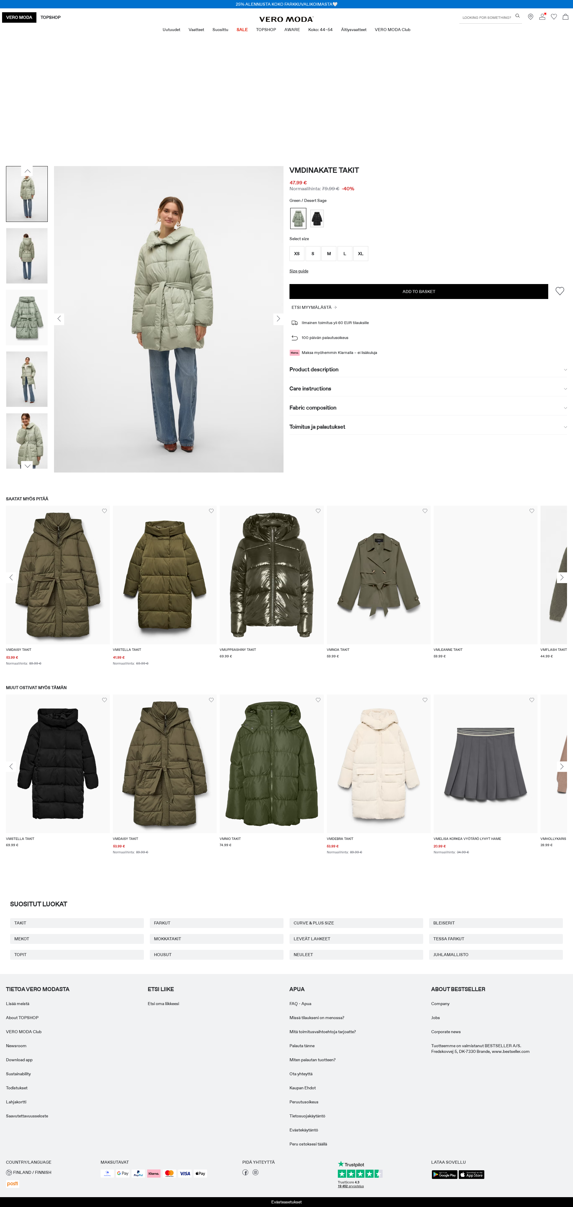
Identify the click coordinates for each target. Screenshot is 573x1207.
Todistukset (16, 1087)
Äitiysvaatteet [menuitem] (353, 29)
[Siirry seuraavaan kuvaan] (27, 466)
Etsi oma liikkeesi (163, 1003)
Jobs (435, 1017)
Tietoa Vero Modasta (38, 989)
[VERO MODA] (286, 20)
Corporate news (446, 1031)
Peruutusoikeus (303, 1101)
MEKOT (21, 938)
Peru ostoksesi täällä (308, 1144)
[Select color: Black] (317, 218)
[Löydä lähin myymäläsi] (531, 18)
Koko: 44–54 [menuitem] (320, 29)
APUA (297, 989)
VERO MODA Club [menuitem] (392, 29)
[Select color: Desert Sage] (298, 218)
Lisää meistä (17, 1003)
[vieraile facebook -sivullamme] (245, 1173)
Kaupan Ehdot (302, 1087)
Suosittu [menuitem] (220, 29)
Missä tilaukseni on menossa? (316, 1017)
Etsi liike (161, 989)
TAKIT (20, 923)
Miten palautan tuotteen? (312, 1059)
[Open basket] (566, 17)
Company (440, 1003)
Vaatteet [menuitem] (196, 29)
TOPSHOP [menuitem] (266, 29)
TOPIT (20, 954)
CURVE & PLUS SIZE (314, 923)
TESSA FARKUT (448, 938)
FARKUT (162, 923)
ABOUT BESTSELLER (458, 989)
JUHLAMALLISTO (451, 954)
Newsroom (16, 1045)
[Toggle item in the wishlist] (559, 291)
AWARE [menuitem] (292, 29)
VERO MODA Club (23, 1031)
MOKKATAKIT (167, 938)
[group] (58, 590)
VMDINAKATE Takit (324, 170)
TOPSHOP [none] (51, 17)
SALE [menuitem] (242, 29)
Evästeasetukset (286, 1202)
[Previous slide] (11, 578)
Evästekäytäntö (303, 1130)
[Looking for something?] (517, 15)
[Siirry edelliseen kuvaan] (27, 171)
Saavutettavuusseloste (27, 1116)
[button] (296, 253)
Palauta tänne (302, 1045)
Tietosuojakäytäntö (307, 1116)
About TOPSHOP (22, 1017)
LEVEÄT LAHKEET (312, 938)
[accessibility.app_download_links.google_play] (444, 1178)
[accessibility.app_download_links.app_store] (471, 1178)
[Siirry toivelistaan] (554, 18)
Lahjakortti (16, 1101)
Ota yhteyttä (300, 1073)
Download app (19, 1059)
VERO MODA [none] (19, 17)
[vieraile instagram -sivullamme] (255, 1173)
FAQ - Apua (300, 1003)
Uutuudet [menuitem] (171, 29)
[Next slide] (562, 578)
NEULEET (303, 954)
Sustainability (18, 1073)
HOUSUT (163, 954)
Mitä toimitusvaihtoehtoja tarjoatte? (322, 1031)
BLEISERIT (444, 923)
